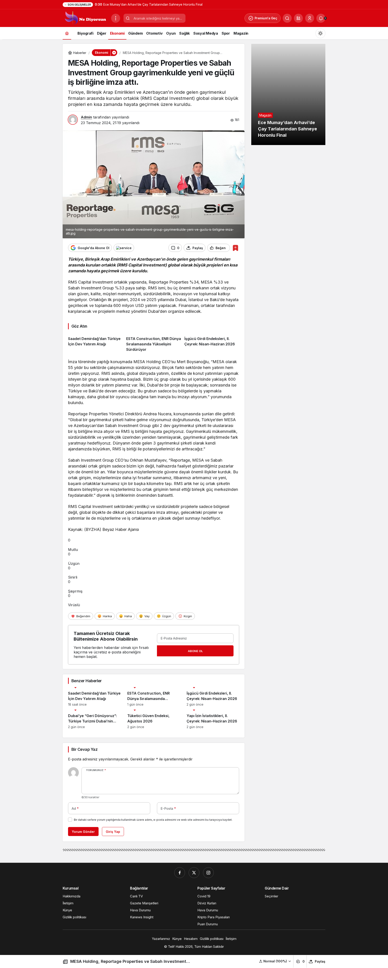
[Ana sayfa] (67, 33)
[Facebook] (179, 872)
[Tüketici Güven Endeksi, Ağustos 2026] (153, 719)
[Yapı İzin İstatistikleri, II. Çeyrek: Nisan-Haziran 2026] (213, 719)
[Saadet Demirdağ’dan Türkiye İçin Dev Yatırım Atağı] (95, 342)
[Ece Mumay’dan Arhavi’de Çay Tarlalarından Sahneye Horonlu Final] (288, 94)
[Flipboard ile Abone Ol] (124, 248)
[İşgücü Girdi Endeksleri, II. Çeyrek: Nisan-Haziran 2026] (211, 342)
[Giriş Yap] (309, 18)
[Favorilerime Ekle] (235, 248)
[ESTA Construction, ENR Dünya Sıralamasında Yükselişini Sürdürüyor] (153, 342)
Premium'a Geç (266, 18)
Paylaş (320, 961)
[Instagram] (208, 872)
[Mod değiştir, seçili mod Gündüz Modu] (320, 33)
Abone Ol (195, 651)
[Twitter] (194, 872)
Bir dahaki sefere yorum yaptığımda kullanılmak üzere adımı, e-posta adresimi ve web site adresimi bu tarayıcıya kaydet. (153, 819)
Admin (86, 117)
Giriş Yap (113, 832)
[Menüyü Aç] (115, 18)
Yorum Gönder (83, 832)
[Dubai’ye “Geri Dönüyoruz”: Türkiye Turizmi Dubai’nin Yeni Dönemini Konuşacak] (94, 719)
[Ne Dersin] (85, 18)
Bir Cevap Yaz (84, 749)
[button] (298, 18)
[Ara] (287, 18)
